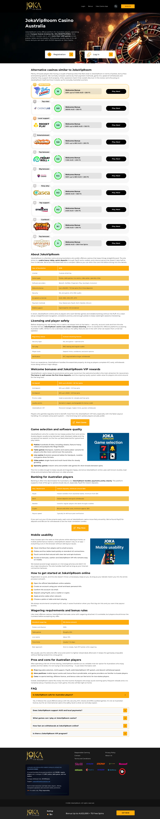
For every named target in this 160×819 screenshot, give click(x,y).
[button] (80, 695)
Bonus (90, 6)
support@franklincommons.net (41, 781)
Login (83, 6)
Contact (77, 755)
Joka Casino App (102, 6)
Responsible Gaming (82, 752)
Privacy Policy (110, 752)
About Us (108, 755)
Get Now (125, 813)
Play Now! (116, 91)
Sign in (128, 6)
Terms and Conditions (83, 758)
